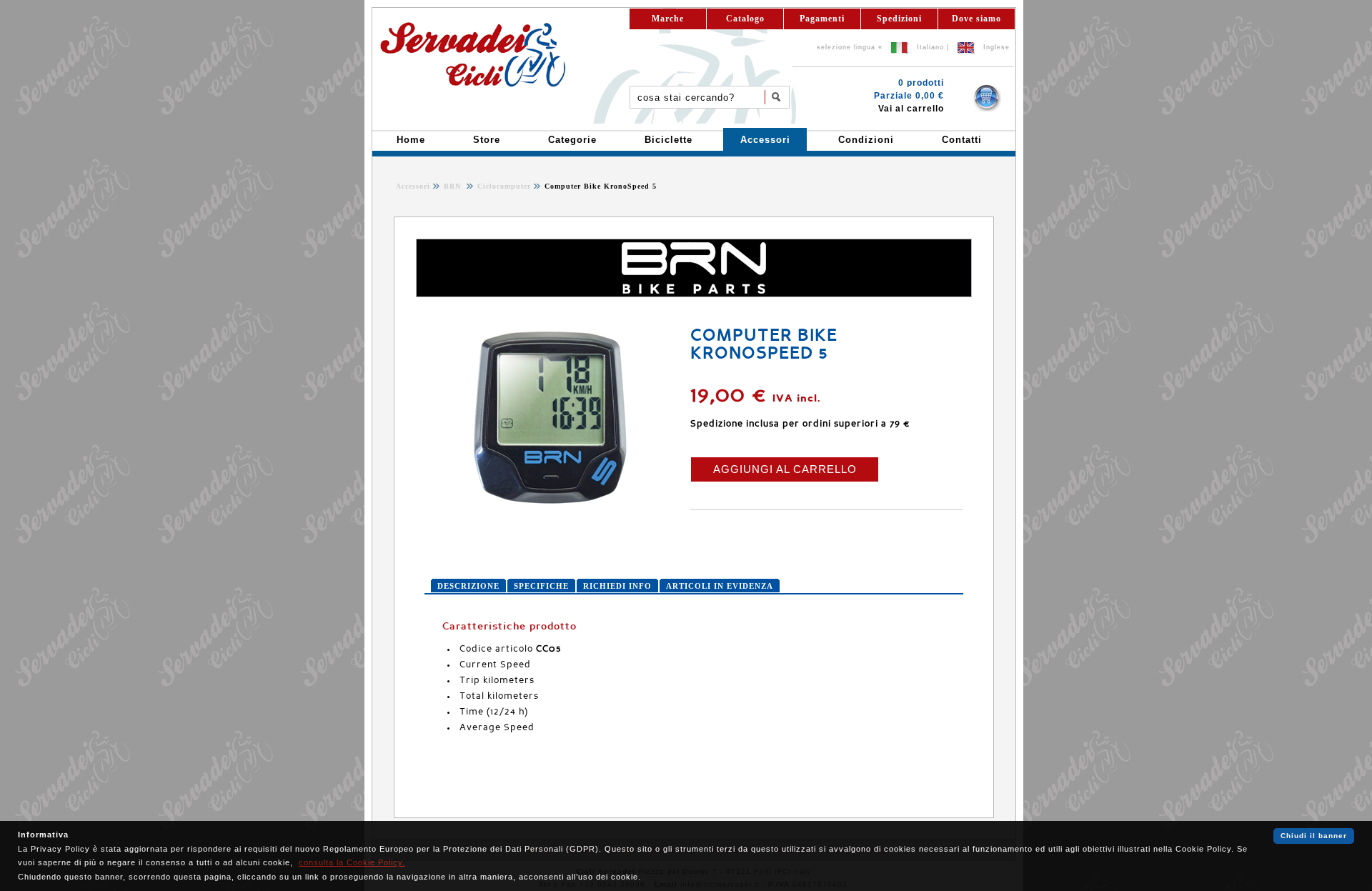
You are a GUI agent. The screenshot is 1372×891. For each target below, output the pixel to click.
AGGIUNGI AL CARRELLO (785, 469)
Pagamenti (822, 19)
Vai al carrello (911, 109)
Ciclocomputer (502, 186)
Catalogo (745, 19)
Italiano (930, 47)
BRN (454, 186)
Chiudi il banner (1314, 836)
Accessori (413, 186)
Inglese (996, 47)
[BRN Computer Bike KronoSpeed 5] (549, 504)
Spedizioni (899, 19)
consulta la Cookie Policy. (352, 862)
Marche (668, 19)
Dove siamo (976, 19)
